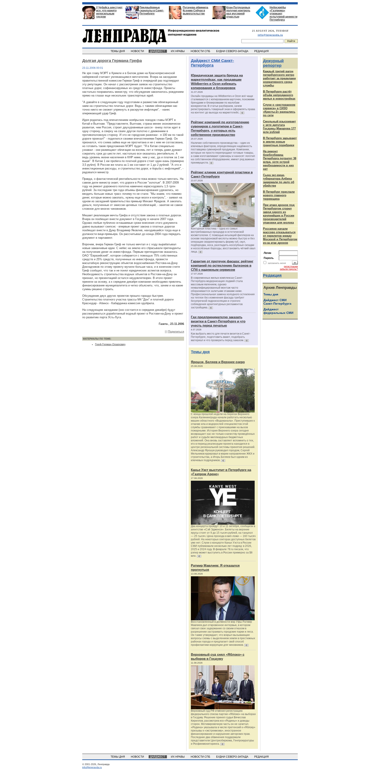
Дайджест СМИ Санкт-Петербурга (212, 62)
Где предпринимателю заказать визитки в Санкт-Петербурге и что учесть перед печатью (218, 321)
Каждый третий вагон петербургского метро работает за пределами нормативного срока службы (279, 78)
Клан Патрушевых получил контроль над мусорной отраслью (238, 12)
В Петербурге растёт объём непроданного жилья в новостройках (279, 95)
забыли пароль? (289, 269)
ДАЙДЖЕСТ (158, 51)
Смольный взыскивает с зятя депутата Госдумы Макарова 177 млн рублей (279, 127)
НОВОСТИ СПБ (200, 51)
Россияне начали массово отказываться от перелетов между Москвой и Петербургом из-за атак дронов (280, 235)
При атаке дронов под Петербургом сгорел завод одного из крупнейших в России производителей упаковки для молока (278, 213)
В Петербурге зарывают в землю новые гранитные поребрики (280, 141)
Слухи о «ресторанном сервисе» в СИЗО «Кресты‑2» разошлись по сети (279, 110)
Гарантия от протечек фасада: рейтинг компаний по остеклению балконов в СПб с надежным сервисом (222, 265)
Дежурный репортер (273, 63)
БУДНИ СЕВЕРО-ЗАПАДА (232, 51)
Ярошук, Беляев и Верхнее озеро (218, 362)
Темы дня (200, 352)
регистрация (291, 266)
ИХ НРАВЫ (178, 51)
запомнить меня (277, 263)
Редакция (272, 275)
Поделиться (176, 331)
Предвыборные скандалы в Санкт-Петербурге (151, 10)
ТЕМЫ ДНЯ (118, 51)
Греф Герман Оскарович (110, 344)
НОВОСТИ (138, 51)
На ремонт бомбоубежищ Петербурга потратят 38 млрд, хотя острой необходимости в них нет (279, 160)
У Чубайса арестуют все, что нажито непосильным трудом (109, 12)
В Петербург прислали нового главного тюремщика (279, 195)
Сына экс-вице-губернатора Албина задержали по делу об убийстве (278, 180)
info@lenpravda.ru (270, 35)
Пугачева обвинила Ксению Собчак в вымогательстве (195, 10)
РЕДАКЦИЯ (262, 51)
